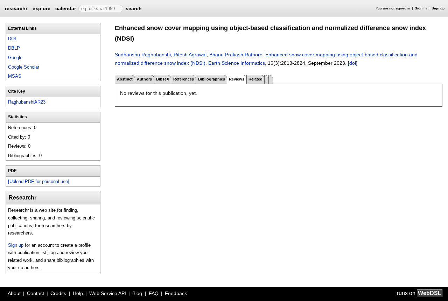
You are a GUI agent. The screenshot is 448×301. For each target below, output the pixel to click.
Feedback (176, 293)
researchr (16, 8)
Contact (35, 293)
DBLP (14, 48)
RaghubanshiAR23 (27, 102)
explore (41, 8)
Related (255, 79)
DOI (12, 38)
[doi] (352, 63)
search (134, 8)
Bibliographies (211, 79)
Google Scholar (23, 67)
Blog (137, 293)
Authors (144, 79)
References (183, 79)
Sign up (438, 8)
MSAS (14, 76)
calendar (65, 8)
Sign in (421, 8)
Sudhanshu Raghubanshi (143, 54)
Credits (58, 293)
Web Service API (107, 293)
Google (15, 57)
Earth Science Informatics (236, 63)
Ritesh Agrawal (190, 54)
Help (78, 293)
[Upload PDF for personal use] (38, 181)
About (14, 293)
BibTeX (162, 79)
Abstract (125, 79)
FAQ (154, 293)
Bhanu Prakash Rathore (235, 54)
